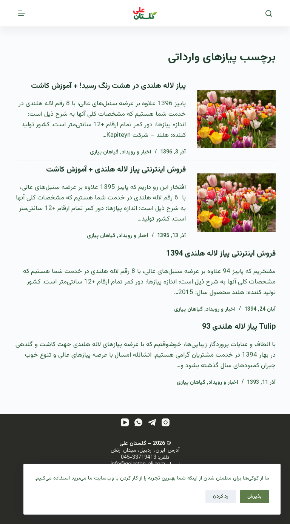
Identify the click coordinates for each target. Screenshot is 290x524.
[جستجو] (268, 13)
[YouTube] (125, 422)
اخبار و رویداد (136, 152)
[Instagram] (166, 422)
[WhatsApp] (138, 422)
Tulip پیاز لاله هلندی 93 (239, 327)
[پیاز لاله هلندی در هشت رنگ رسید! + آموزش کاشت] (236, 119)
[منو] (21, 13)
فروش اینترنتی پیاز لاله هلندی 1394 (221, 254)
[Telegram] (152, 422)
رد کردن (220, 496)
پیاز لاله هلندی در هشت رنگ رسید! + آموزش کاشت (108, 86)
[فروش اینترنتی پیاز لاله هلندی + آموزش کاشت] (236, 202)
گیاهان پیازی (104, 152)
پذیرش (254, 496)
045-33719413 (138, 458)
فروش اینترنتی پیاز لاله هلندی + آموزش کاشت (116, 170)
